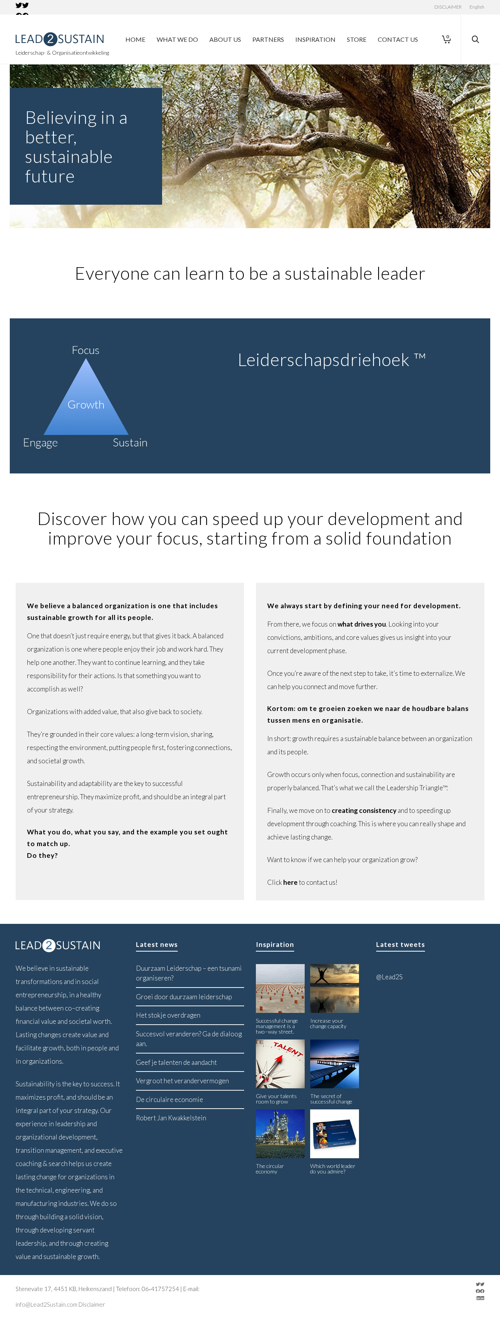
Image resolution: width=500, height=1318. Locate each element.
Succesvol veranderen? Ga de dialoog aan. (189, 1039)
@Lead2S (389, 977)
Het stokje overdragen (168, 1015)
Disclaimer (92, 1304)
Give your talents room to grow (276, 1099)
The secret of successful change (331, 1099)
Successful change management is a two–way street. (277, 1026)
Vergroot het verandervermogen (182, 1081)
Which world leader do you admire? (332, 1169)
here (290, 882)
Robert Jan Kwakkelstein (171, 1118)
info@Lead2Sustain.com (46, 1304)
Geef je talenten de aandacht (176, 1062)
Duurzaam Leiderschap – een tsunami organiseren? (189, 973)
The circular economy (270, 1169)
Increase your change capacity (328, 1023)
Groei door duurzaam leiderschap (184, 997)
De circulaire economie (169, 1099)
